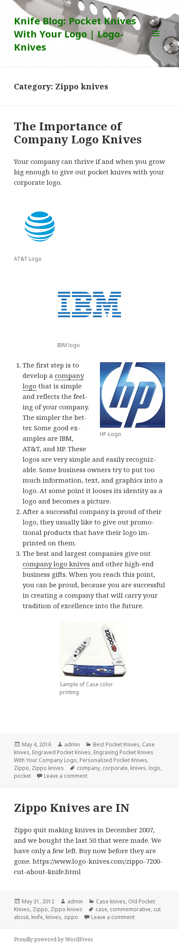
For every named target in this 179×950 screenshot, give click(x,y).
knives (138, 768)
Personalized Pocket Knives (113, 760)
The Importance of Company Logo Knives (78, 132)
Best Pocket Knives (116, 744)
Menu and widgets (156, 42)
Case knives (111, 901)
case (101, 909)
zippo (71, 917)
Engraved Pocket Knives (61, 752)
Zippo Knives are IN (71, 807)
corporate (115, 768)
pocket (22, 776)
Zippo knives (48, 768)
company (88, 768)
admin (72, 744)
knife (37, 917)
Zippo (21, 768)
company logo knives (56, 563)
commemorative (130, 909)
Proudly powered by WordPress (53, 939)
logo (154, 768)
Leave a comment (65, 776)
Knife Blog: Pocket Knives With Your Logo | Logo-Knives (75, 33)
